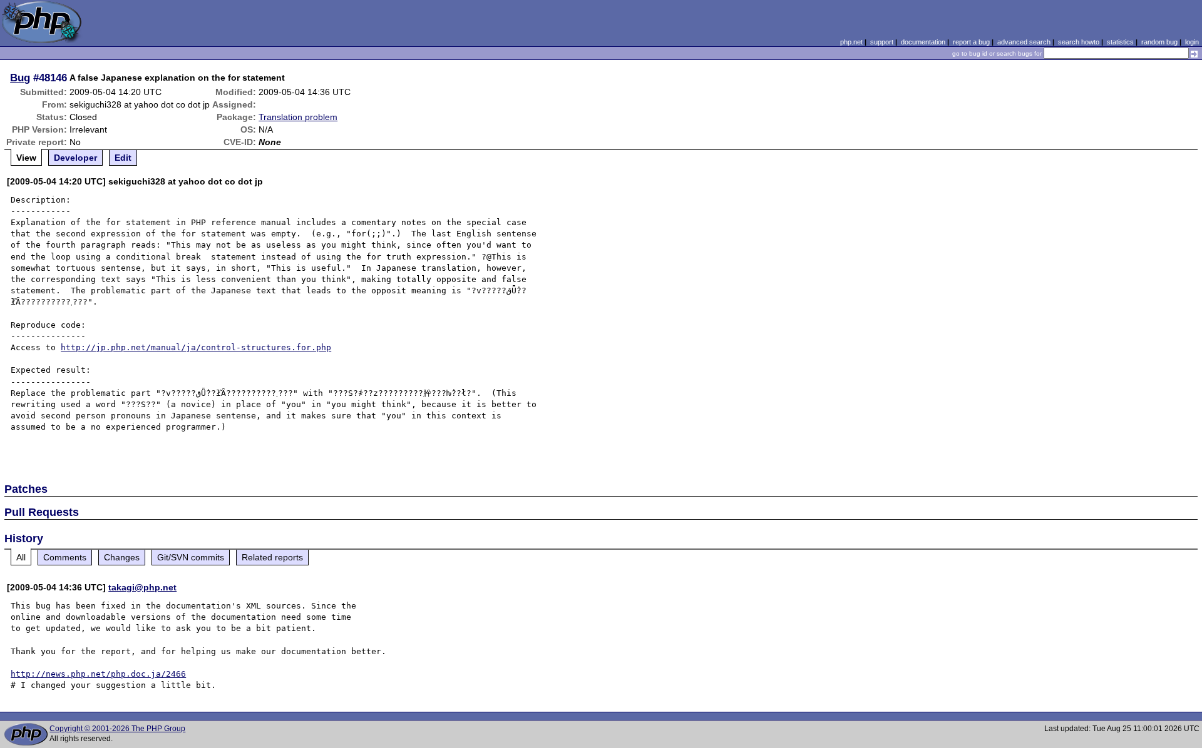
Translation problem (298, 117)
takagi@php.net (142, 587)
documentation (923, 42)
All (21, 557)
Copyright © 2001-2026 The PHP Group (117, 728)
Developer (75, 158)
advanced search (1023, 42)
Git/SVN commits (190, 557)
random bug (1159, 42)
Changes (122, 557)
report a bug (971, 42)
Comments (64, 557)
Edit (123, 158)
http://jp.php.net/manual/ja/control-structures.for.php (196, 347)
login (1192, 42)
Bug (20, 77)
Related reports (272, 557)
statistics (1120, 42)
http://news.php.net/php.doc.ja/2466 (98, 674)
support (881, 42)
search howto (1078, 42)
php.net (851, 42)
